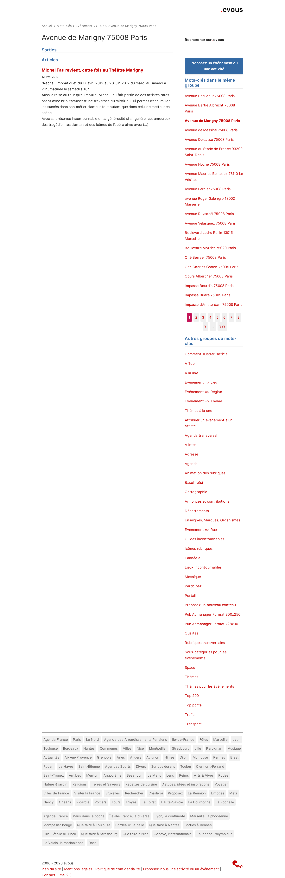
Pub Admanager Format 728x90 (211, 624)
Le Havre (66, 766)
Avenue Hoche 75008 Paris (207, 164)
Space (190, 667)
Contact (48, 875)
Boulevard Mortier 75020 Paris (210, 248)
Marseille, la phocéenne (209, 816)
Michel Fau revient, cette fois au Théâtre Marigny (92, 70)
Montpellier (158, 748)
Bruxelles (112, 793)
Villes (127, 748)
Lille (198, 748)
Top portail (194, 705)
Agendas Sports (118, 766)
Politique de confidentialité (117, 869)
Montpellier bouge (57, 825)
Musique (234, 748)
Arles (121, 757)
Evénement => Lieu (201, 382)
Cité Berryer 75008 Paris (205, 257)
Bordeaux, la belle (129, 825)
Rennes (219, 757)
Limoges (217, 793)
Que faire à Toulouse (93, 825)
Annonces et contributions (207, 501)
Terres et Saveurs (106, 784)
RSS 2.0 (65, 875)
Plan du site (51, 869)
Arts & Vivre (203, 775)
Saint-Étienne (89, 766)
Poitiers (100, 802)
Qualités (191, 633)
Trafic (189, 715)
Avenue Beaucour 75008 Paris (210, 96)
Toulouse (50, 748)
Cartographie (196, 492)
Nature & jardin (55, 784)
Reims (184, 775)
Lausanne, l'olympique (214, 834)
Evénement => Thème (203, 401)
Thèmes (191, 677)
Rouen (48, 766)
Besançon (134, 775)
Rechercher (134, 793)
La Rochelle (225, 802)
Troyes (131, 802)
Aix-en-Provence (78, 757)
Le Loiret (149, 802)
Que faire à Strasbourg (99, 834)
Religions (80, 784)
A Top (190, 363)
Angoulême (113, 775)
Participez (193, 586)
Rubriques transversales (205, 643)
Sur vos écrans (163, 766)
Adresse (191, 454)
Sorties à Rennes (198, 825)
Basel (93, 843)
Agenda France (55, 739)
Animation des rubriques (205, 473)
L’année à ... (194, 558)
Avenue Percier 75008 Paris (208, 189)
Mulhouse (200, 757)
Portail (190, 596)
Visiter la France (87, 793)
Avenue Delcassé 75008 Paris (209, 139)
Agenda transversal (201, 435)
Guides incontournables (204, 539)
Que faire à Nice (136, 834)
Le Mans (154, 775)
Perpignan (214, 748)
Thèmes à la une (198, 411)
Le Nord (92, 739)
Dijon (184, 757)
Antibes (75, 775)
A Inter (190, 445)
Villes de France (56, 793)
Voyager (221, 784)
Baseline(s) (194, 482)
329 (222, 326)
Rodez (223, 775)
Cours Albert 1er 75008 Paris (209, 276)
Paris (77, 739)
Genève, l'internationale (173, 834)
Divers (141, 766)
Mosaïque (193, 577)
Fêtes (204, 739)
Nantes (89, 748)
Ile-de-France (183, 739)
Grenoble (104, 757)
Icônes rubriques (198, 548)
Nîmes (169, 757)
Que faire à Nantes (164, 825)
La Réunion (197, 793)
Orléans (65, 802)
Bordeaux (70, 748)
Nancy (48, 802)
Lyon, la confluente (170, 816)
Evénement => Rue (201, 530)
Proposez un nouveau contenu (210, 605)
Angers (135, 757)
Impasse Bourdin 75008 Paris (209, 286)
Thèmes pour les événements (209, 686)
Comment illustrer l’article (206, 354)
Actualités (51, 757)
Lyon (236, 739)
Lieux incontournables (203, 567)
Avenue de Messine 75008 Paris (211, 130)
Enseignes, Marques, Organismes (212, 520)
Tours (116, 802)
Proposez (175, 793)
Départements (197, 511)
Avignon (152, 757)
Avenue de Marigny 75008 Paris (212, 121)
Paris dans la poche (88, 816)
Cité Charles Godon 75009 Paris (211, 267)
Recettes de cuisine (141, 784)
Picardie (82, 802)
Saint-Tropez (53, 775)
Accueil (47, 26)
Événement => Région (203, 392)
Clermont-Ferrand (210, 766)
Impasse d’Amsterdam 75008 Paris (213, 304)
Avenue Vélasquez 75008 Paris (210, 223)
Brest (234, 757)
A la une (191, 373)
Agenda (191, 464)
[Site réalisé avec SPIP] (237, 864)
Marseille (220, 739)
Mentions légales (78, 869)
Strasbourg (181, 748)
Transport (193, 724)
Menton (92, 775)
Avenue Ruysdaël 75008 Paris (209, 214)
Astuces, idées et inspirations (185, 784)
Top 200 (192, 696)
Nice (140, 748)
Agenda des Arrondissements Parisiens (135, 739)
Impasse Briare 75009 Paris (207, 295)
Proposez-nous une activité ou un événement (181, 869)
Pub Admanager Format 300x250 (212, 614)
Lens (170, 775)
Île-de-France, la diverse (129, 816)
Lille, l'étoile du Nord (59, 834)
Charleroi (156, 793)
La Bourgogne (199, 802)
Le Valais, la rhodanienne (63, 843)
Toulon (185, 766)
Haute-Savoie (172, 802)
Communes (109, 748)
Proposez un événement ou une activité (214, 66)
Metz (233, 793)
